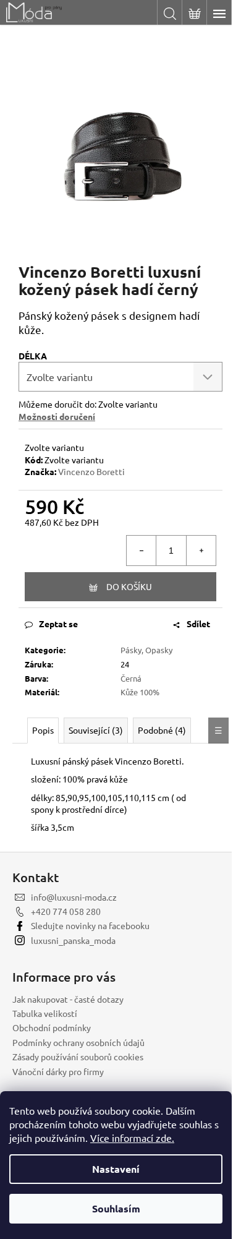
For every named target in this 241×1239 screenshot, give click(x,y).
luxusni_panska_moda (73, 940)
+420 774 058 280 (66, 911)
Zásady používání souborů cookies (77, 1056)
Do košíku (129, 586)
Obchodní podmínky (51, 1027)
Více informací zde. (132, 1137)
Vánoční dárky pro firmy (58, 1071)
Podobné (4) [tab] (162, 729)
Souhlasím (116, 1208)
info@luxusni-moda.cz (74, 896)
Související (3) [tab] (96, 729)
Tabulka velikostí (44, 1013)
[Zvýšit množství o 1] (201, 550)
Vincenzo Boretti (91, 471)
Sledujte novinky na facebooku (90, 925)
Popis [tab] (43, 729)
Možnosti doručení (57, 416)
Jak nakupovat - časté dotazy (68, 999)
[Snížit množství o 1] (141, 550)
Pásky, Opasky (146, 650)
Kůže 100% (139, 692)
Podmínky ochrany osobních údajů (78, 1042)
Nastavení (116, 1168)
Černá (131, 678)
